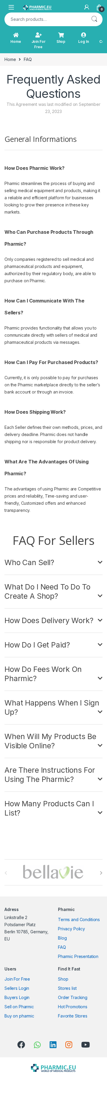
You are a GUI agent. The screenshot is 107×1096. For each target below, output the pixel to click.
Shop (60, 41)
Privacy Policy (71, 928)
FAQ (62, 947)
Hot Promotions (72, 1006)
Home (15, 41)
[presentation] (101, 873)
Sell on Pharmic (19, 1006)
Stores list (67, 988)
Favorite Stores (72, 1015)
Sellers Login (16, 988)
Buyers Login (16, 997)
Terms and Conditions (79, 919)
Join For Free (38, 44)
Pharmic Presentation (78, 956)
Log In (83, 41)
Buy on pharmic (19, 1015)
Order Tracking (72, 997)
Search (94, 19)
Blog (62, 937)
